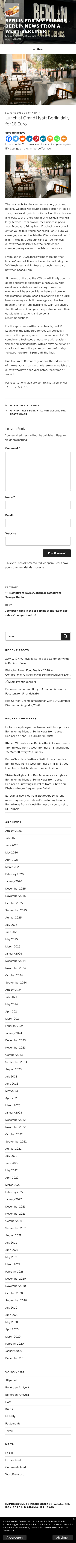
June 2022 (11, 1163)
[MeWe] (43, 139)
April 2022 (11, 1177)
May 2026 (11, 852)
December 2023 (15, 1040)
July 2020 (11, 1307)
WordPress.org (14, 1474)
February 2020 (14, 1343)
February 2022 (14, 1192)
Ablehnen (62, 1537)
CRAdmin (34, 113)
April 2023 (12, 1098)
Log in (9, 1452)
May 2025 (11, 939)
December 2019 (15, 1358)
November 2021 (15, 1213)
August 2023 (13, 1069)
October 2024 (14, 975)
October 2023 (14, 1054)
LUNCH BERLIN (49, 411)
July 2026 (11, 838)
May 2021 (11, 1257)
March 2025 (13, 946)
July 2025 (11, 924)
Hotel (14, 405)
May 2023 (11, 1091)
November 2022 (15, 1127)
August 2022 (13, 1148)
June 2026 (11, 845)
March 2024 (13, 1018)
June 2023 (11, 1083)
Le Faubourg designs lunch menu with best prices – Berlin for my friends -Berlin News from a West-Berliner (37, 732)
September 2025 (16, 910)
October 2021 (13, 1221)
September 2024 (16, 982)
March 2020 (13, 1336)
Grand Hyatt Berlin (24, 411)
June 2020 (11, 1315)
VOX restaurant (52, 235)
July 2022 (11, 1156)
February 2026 (14, 874)
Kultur (9, 1409)
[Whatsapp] (57, 139)
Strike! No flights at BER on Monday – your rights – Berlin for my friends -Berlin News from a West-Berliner (36, 780)
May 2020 (11, 1322)
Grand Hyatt (24, 213)
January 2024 (13, 1033)
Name (10, 497)
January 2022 (13, 1199)
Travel (9, 1430)
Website (10, 533)
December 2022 (15, 1119)
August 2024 (13, 989)
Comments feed (15, 1467)
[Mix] (50, 139)
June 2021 (11, 1250)
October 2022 (14, 1134)
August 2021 (13, 1235)
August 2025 (13, 917)
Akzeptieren (15, 1537)
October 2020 (14, 1293)
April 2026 (12, 859)
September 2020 (16, 1300)
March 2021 (12, 1264)
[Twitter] (16, 139)
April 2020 (12, 1329)
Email (9, 515)
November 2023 (15, 1047)
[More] (64, 139)
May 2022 (11, 1170)
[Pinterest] (36, 139)
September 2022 (16, 1141)
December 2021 (15, 1206)
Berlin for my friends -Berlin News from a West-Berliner (37, 26)
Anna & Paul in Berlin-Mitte (37, 736)
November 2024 (15, 968)
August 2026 (13, 830)
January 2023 (13, 1112)
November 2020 (15, 1286)
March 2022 (12, 1184)
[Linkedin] (29, 139)
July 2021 (11, 1242)
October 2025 (14, 903)
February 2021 (14, 1271)
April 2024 (12, 1011)
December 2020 (15, 1278)
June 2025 (11, 932)
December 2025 (15, 888)
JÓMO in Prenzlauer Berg (20, 682)
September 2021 (15, 1228)
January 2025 (13, 953)
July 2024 (11, 997)
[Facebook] (9, 139)
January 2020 (13, 1351)
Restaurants (30, 405)
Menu (40, 49)
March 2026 (13, 867)
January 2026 (13, 881)
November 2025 (15, 895)
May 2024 (11, 1004)
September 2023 (16, 1062)
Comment (12, 448)
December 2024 (15, 960)
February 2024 (14, 1025)
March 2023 (13, 1105)
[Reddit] (22, 139)
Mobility (10, 1416)
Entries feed (13, 1460)
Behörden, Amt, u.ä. (17, 1387)
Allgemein (11, 1380)
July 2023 (11, 1076)
